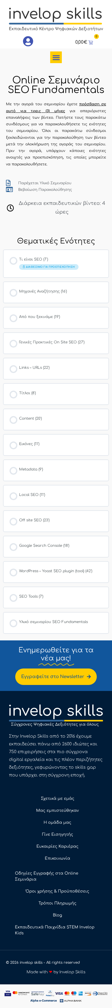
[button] (56, 57)
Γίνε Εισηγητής (57, 834)
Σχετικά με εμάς (57, 799)
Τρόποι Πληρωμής (57, 903)
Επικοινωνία (57, 858)
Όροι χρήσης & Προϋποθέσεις (57, 891)
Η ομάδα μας (57, 822)
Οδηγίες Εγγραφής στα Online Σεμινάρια (46, 876)
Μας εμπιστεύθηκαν (57, 810)
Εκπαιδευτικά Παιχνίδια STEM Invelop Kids (54, 930)
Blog (57, 915)
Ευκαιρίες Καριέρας (57, 846)
